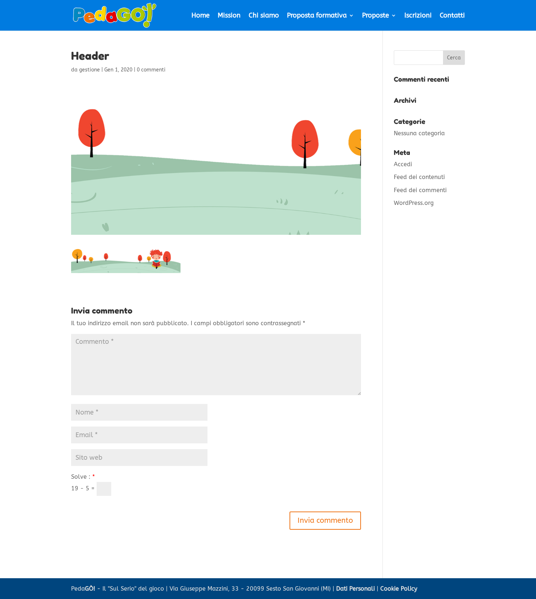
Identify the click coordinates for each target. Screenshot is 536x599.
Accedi (403, 164)
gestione (89, 70)
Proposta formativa (317, 16)
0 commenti (151, 70)
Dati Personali (355, 588)
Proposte (375, 16)
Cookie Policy (398, 588)
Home (200, 16)
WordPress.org (414, 202)
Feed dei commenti (420, 190)
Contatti (452, 16)
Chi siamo (264, 16)
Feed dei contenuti (419, 177)
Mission (229, 16)
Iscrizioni (418, 16)
